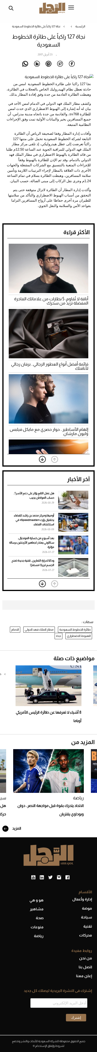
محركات (85, 935)
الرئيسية (80, 26)
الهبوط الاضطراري (79, 636)
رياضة (78, 797)
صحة (40, 918)
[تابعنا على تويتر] (50, 877)
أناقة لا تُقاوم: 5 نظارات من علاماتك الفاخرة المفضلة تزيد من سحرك (51, 301)
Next (42, 459)
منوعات (37, 927)
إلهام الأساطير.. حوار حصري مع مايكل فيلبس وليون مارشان (49, 431)
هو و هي (36, 900)
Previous (54, 459)
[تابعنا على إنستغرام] (59, 877)
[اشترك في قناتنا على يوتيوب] (33, 877)
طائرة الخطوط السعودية (75, 629)
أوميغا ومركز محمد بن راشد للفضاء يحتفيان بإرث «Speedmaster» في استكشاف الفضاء (34, 520)
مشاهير (37, 909)
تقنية (87, 926)
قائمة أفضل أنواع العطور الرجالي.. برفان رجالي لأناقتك (49, 366)
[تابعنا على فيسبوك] (67, 877)
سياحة (86, 917)
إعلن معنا (84, 976)
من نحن (85, 958)
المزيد (16, 828)
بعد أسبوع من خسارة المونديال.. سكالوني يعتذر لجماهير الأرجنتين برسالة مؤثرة (31, 543)
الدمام (15, 629)
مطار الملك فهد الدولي (39, 629)
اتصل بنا (85, 967)
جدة (58, 636)
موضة (87, 908)
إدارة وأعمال (82, 899)
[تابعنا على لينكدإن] (42, 877)
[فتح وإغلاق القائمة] (71, 8)
